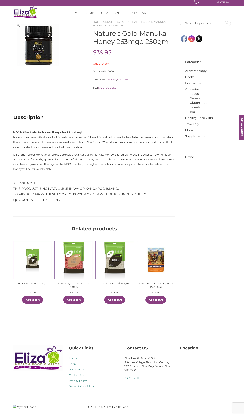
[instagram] (212, 2)
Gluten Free (198, 103)
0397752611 (223, 2)
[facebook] (205, 2)
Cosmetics (193, 83)
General (195, 98)
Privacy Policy (78, 380)
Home (74, 12)
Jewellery (192, 124)
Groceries (111, 21)
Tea (192, 112)
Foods (125, 21)
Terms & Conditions (82, 386)
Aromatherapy (196, 71)
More (189, 130)
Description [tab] (28, 117)
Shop (90, 12)
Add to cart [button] (33, 299)
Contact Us (136, 12)
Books (189, 77)
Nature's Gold (107, 87)
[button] (18, 25)
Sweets (195, 107)
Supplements (195, 136)
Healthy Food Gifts (199, 118)
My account (111, 12)
